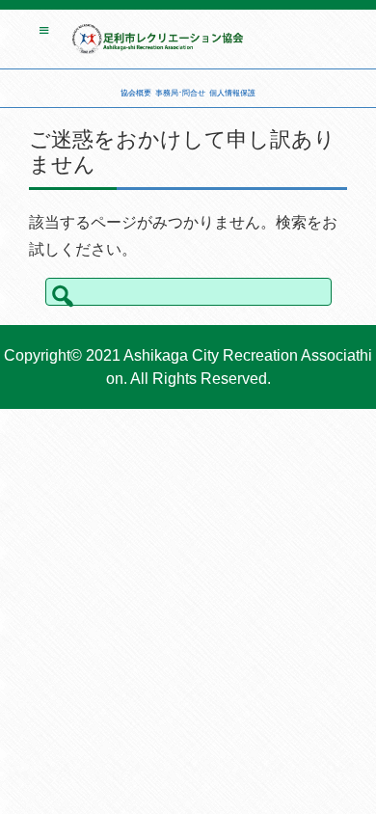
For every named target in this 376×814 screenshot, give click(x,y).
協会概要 (136, 93)
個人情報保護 (232, 93)
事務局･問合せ (180, 93)
